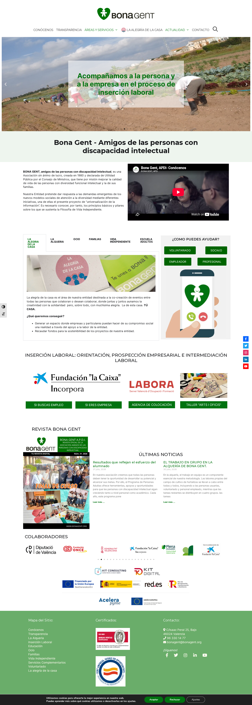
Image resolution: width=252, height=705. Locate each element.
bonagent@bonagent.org (183, 642)
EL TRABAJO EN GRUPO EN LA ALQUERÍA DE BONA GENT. (187, 464)
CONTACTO (200, 30)
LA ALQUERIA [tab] (57, 240)
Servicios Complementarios (47, 662)
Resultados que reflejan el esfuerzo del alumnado (124, 464)
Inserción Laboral (40, 642)
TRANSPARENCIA (69, 30)
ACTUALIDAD (175, 30)
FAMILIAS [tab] (95, 239)
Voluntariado (37, 666)
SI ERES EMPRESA (98, 405)
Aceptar (153, 699)
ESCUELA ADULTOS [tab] (146, 240)
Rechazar (175, 699)
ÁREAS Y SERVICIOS (99, 30)
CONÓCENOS (43, 30)
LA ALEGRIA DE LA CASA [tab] (33, 243)
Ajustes (196, 699)
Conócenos (36, 630)
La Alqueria (36, 638)
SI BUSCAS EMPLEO (48, 405)
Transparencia (38, 634)
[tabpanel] (91, 296)
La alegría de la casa (42, 670)
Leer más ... (99, 502)
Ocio (31, 650)
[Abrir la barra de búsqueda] (215, 29)
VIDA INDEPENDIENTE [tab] (120, 240)
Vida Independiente (41, 658)
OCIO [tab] (76, 239)
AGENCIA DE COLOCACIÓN (152, 405)
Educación (35, 646)
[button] (5, 84)
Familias (34, 654)
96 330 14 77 (176, 638)
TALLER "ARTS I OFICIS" (203, 405)
